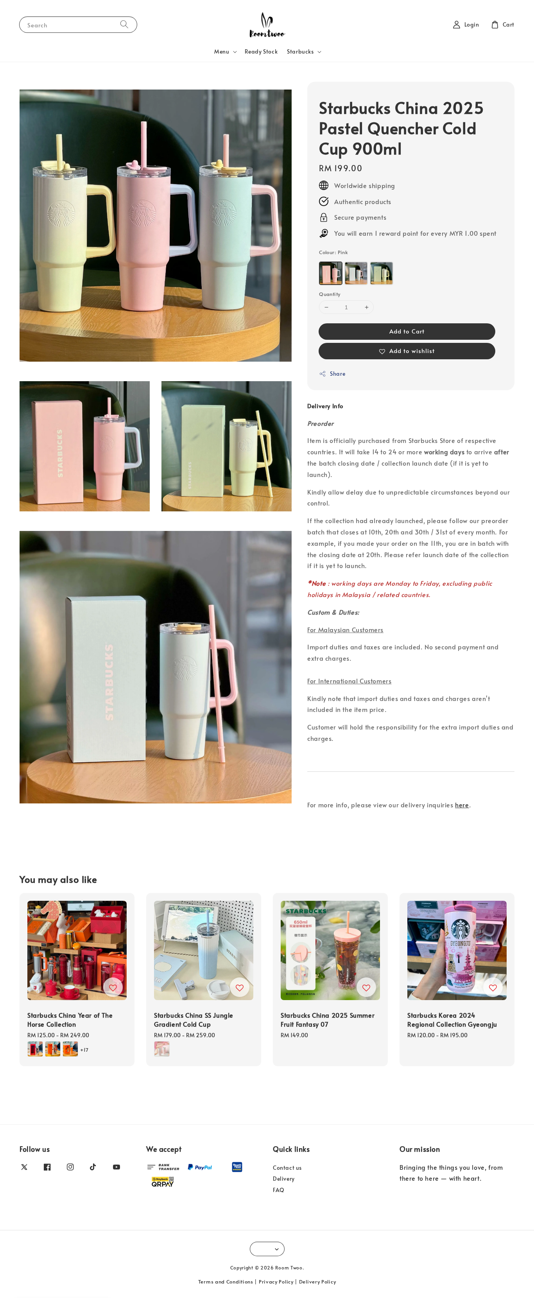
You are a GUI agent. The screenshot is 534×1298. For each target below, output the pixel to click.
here (462, 804)
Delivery (284, 1178)
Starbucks (300, 51)
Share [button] (337, 373)
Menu (221, 51)
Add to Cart (407, 331)
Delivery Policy (317, 1281)
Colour (333, 252)
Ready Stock (261, 51)
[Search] (124, 24)
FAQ (279, 1190)
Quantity (329, 294)
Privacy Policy (276, 1281)
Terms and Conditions (225, 1281)
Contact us (287, 1167)
